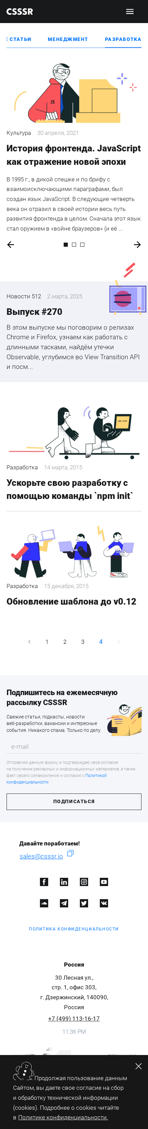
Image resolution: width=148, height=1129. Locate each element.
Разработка (123, 39)
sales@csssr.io (41, 856)
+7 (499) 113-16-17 (74, 1018)
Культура (19, 132)
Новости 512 (24, 296)
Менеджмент (68, 39)
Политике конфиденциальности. (63, 1117)
